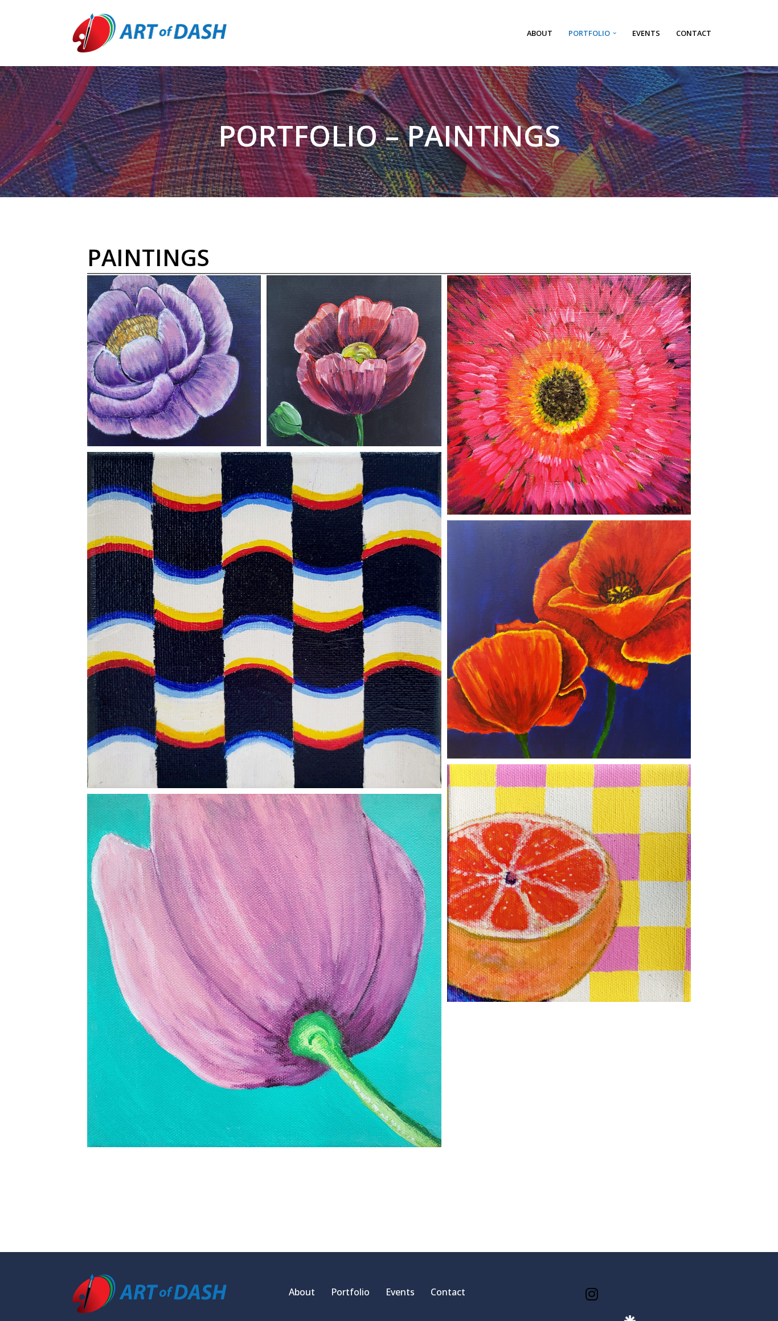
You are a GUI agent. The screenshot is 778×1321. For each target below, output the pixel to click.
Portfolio (350, 1292)
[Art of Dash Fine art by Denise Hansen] (149, 33)
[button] (614, 33)
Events (646, 33)
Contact (693, 33)
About (539, 33)
